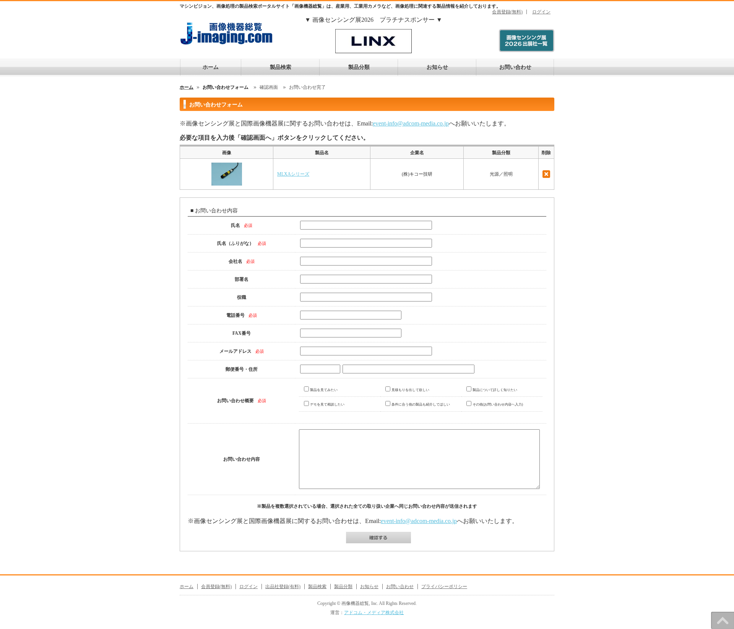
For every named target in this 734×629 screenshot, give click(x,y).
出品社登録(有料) (282, 586)
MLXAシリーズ (293, 174)
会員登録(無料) (507, 12)
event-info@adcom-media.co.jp (411, 123)
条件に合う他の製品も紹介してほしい (420, 404)
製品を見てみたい (324, 390)
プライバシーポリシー (444, 586)
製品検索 (280, 67)
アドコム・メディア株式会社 (374, 612)
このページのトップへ (722, 620)
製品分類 (359, 67)
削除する (546, 174)
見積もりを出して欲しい (410, 390)
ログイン (541, 12)
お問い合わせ (515, 67)
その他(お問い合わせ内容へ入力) (498, 404)
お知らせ (437, 67)
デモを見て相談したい (327, 404)
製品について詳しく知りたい (495, 390)
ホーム (211, 67)
